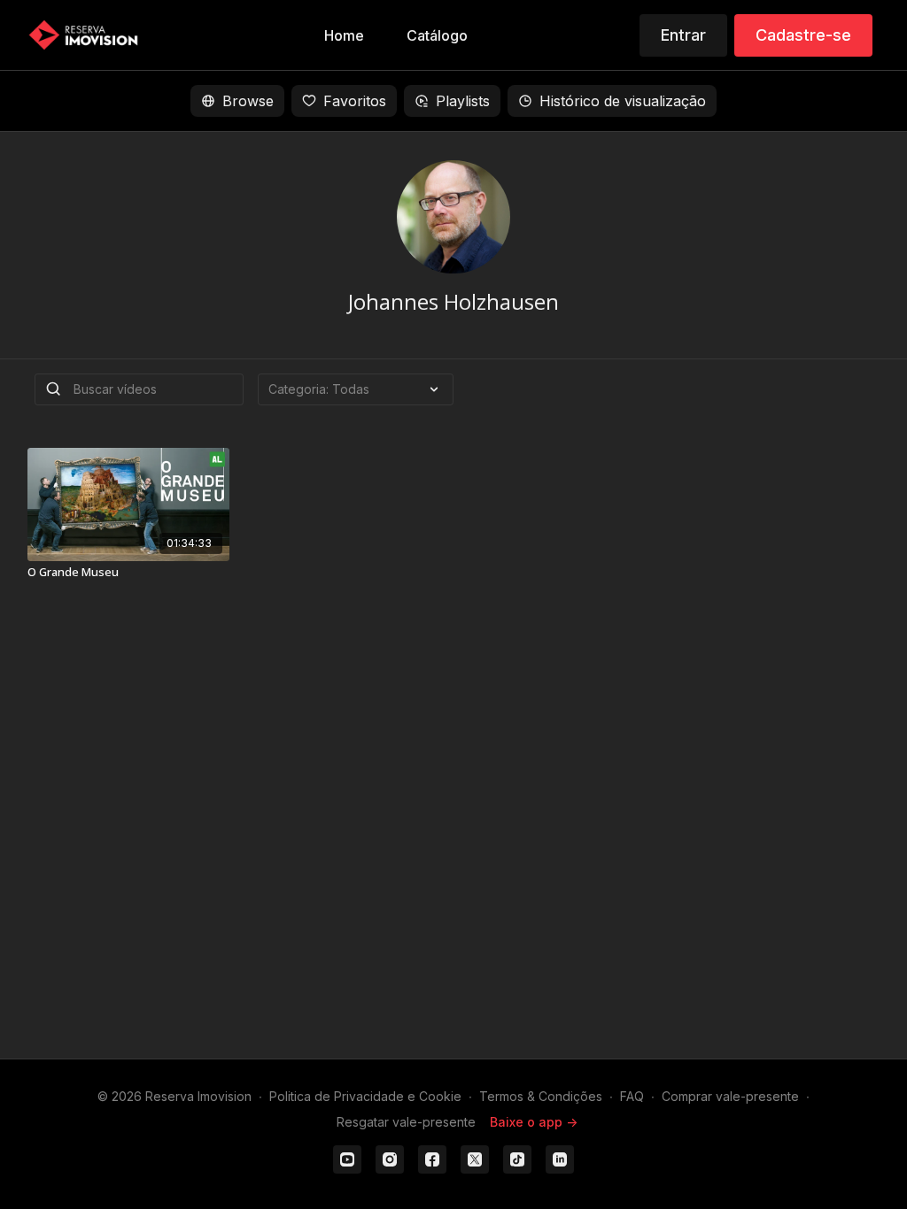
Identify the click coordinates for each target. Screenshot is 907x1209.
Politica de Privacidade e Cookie (365, 1096)
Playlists (463, 101)
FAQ (632, 1096)
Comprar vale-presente (730, 1096)
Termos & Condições (540, 1096)
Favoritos (354, 101)
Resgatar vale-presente (406, 1121)
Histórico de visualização (622, 101)
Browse (248, 101)
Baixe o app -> (534, 1121)
